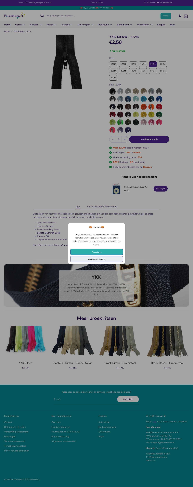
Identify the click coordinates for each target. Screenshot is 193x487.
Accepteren (97, 251)
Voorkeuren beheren (97, 259)
